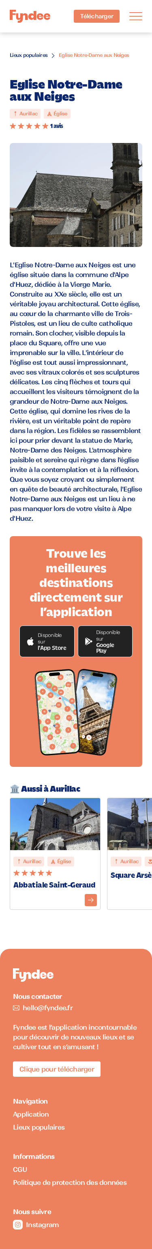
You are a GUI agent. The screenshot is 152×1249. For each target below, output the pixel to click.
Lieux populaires (28, 55)
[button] (47, 641)
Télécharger (96, 16)
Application (31, 1114)
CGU (20, 1169)
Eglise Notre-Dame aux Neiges (94, 55)
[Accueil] (30, 16)
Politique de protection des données (69, 1182)
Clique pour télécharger (56, 1069)
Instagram (42, 1225)
